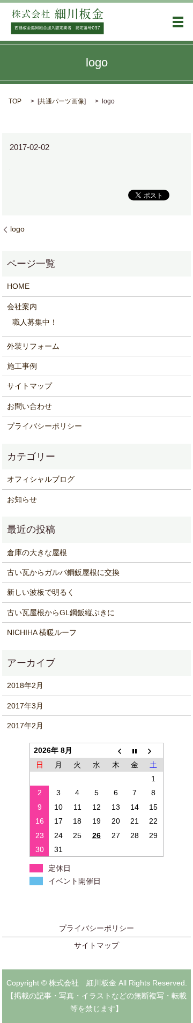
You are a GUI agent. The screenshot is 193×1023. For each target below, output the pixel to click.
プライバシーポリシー (44, 426)
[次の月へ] (154, 750)
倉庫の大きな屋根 (37, 552)
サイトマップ (29, 386)
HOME (18, 286)
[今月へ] (134, 750)
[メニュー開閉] (178, 22)
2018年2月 (25, 685)
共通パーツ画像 (61, 101)
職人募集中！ (34, 322)
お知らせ (22, 499)
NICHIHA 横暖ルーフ (42, 632)
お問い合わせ (29, 406)
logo (17, 229)
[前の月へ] (115, 750)
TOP (15, 101)
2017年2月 (25, 725)
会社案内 (22, 306)
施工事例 (22, 366)
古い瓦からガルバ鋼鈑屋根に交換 (63, 572)
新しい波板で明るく (41, 592)
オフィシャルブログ (41, 479)
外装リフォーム (33, 346)
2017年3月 (25, 705)
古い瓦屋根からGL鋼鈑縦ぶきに (61, 612)
